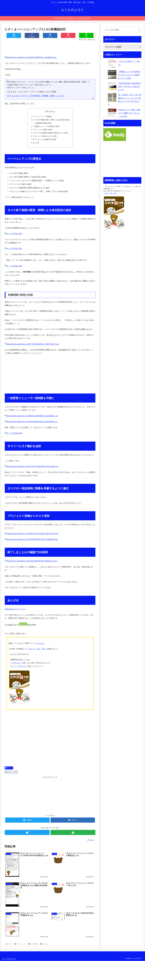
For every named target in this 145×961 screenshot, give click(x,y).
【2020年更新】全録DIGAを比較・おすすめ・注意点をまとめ (129, 86)
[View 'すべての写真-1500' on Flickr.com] (13, 433)
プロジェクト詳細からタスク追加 (45, 136)
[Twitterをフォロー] (27, 832)
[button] (139, 30)
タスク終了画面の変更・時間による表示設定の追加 (51, 120)
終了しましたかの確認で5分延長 (44, 139)
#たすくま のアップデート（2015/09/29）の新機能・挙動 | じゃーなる (35, 96)
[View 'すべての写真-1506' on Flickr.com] (13, 266)
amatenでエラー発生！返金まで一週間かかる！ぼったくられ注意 (129, 113)
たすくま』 (40, 643)
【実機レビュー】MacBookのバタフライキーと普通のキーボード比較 (129, 75)
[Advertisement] (50, 47)
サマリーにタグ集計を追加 (42, 129)
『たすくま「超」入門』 (37, 649)
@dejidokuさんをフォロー (15, 609)
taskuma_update (12, 772)
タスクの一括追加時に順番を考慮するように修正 (50, 133)
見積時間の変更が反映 (43, 123)
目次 (47, 111)
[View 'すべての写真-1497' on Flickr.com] (13, 249)
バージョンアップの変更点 (42, 116)
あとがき (36, 143)
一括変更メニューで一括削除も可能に (46, 126)
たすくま (9, 768)
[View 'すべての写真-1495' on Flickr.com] (13, 234)
